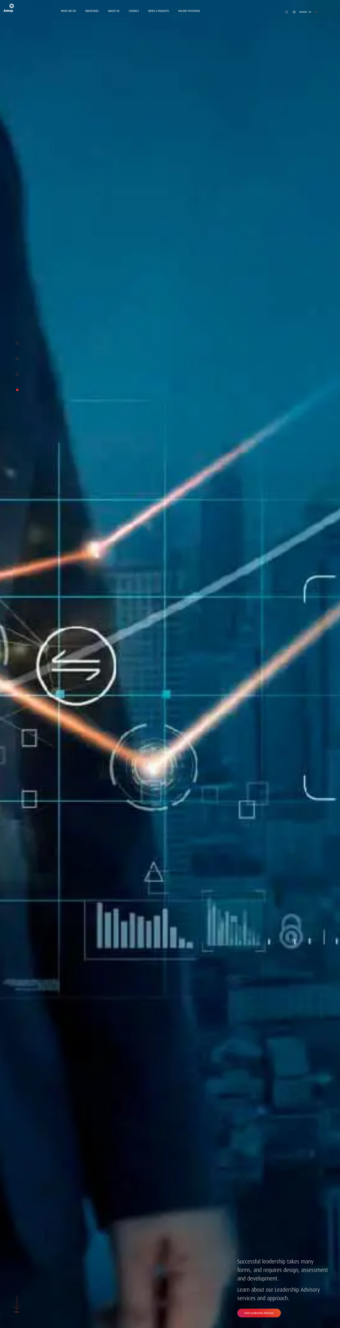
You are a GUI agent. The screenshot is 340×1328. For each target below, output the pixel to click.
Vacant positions (189, 11)
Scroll (16, 1312)
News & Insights (158, 11)
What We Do (68, 11)
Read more (257, 1313)
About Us (114, 11)
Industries (92, 11)
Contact (134, 11)
